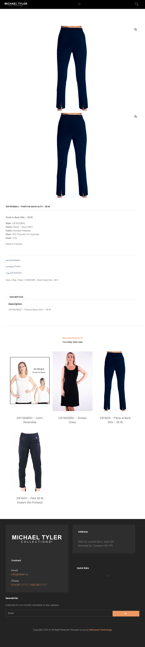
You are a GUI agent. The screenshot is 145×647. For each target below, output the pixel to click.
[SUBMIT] (126, 613)
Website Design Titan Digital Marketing (72, 635)
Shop (14, 280)
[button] (79, 3)
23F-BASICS (16, 273)
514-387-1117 (19, 584)
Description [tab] (16, 297)
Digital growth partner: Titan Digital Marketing (72, 639)
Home (8, 280)
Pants (18, 266)
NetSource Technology (100, 629)
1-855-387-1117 (38, 584)
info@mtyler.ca (19, 574)
